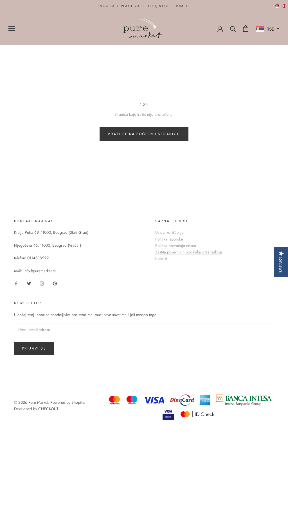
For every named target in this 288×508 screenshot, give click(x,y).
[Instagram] (42, 283)
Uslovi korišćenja (169, 232)
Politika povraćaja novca (175, 245)
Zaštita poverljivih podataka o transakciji (188, 252)
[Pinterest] (55, 283)
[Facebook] (16, 283)
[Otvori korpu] (245, 28)
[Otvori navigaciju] (11, 28)
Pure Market (38, 402)
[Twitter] (29, 283)
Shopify (77, 402)
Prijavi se (34, 348)
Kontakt (161, 258)
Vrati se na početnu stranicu (144, 133)
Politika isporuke (169, 239)
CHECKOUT (48, 409)
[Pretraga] (233, 28)
